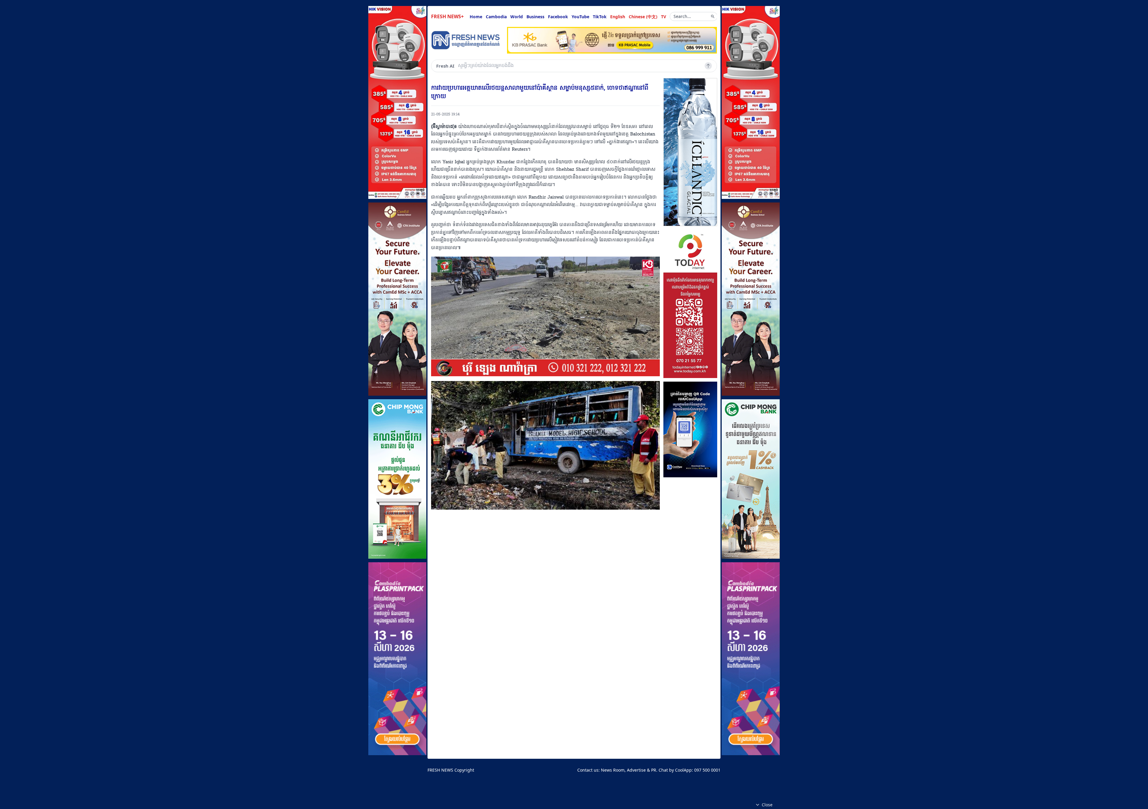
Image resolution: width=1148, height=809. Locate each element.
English (617, 16)
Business (535, 16)
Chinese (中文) (643, 16)
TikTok (600, 16)
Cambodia (496, 16)
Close (767, 805)
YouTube (580, 16)
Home (476, 16)
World (516, 16)
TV (663, 16)
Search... (682, 16)
